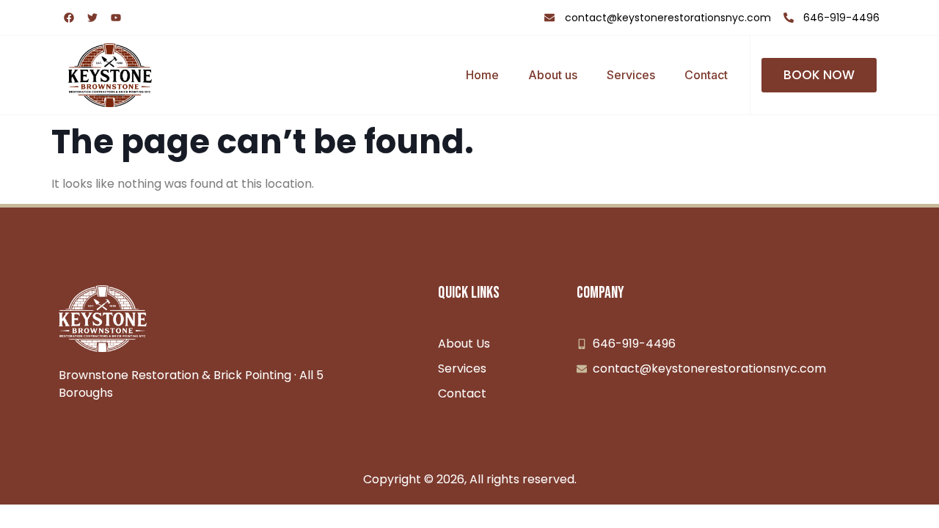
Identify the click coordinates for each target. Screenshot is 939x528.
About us (552, 74)
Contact (706, 74)
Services (631, 74)
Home (482, 74)
